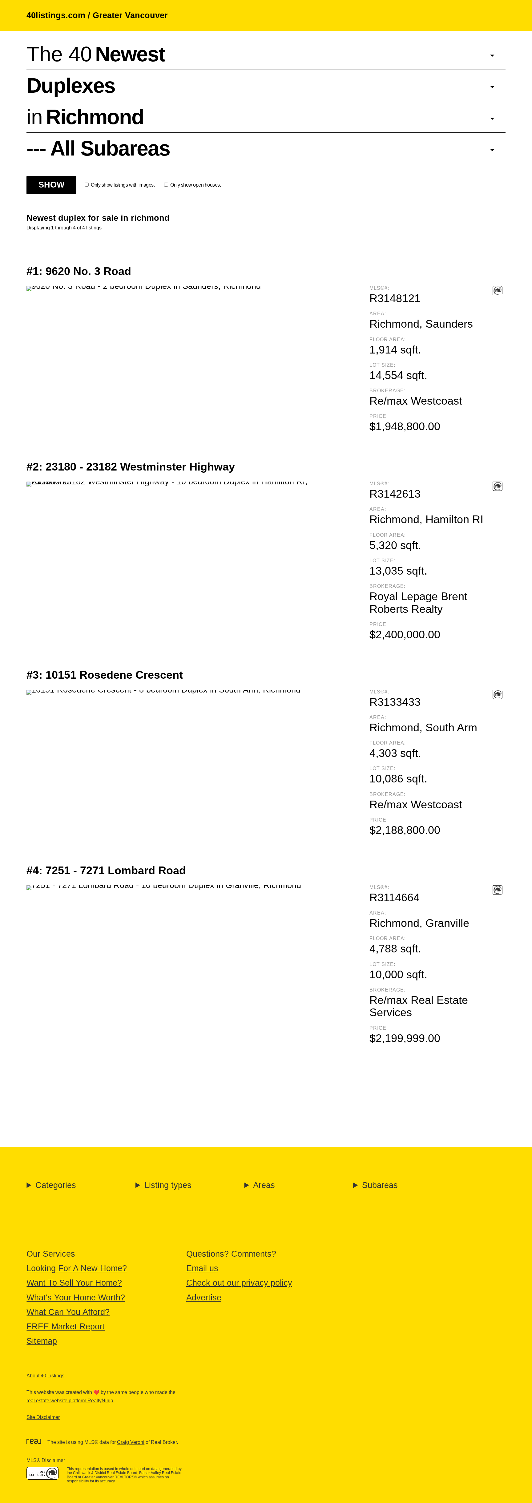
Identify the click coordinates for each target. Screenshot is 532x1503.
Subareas (380, 1185)
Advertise (203, 1297)
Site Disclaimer (43, 1417)
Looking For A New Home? (76, 1268)
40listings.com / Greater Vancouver (97, 15)
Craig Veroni (130, 1442)
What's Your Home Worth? (75, 1297)
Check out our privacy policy (239, 1282)
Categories (55, 1185)
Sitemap (41, 1341)
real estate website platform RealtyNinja (69, 1400)
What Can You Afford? (68, 1312)
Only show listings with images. (123, 185)
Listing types (167, 1185)
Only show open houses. (195, 185)
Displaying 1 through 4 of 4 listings (64, 227)
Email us (202, 1268)
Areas (264, 1185)
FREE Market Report (65, 1326)
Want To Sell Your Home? (74, 1282)
